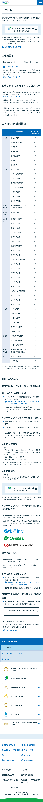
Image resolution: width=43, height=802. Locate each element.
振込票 (7, 659)
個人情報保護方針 (13, 630)
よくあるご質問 (9, 760)
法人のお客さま (29, 745)
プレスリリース (9, 755)
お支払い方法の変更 (10, 641)
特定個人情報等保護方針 (10, 780)
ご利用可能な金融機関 (13, 47)
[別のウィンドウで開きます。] (14, 531)
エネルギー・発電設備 (12, 750)
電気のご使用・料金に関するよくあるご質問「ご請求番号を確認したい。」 (23, 402)
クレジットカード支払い (13, 653)
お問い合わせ (28, 760)
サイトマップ (6, 770)
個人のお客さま (9, 745)
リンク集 (24, 770)
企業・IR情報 (28, 750)
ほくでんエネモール (10, 77)
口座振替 (8, 647)
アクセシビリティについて (11, 787)
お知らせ (27, 755)
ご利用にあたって (8, 775)
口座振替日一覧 (12, 67)
